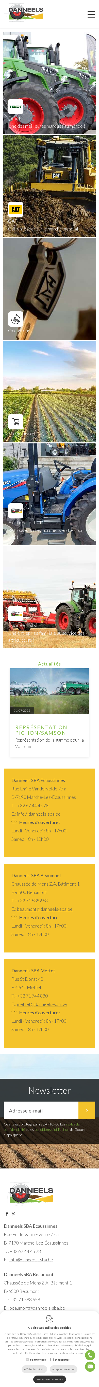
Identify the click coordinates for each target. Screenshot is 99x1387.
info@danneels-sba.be (39, 814)
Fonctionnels (38, 1359)
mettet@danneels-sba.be (42, 1004)
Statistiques (62, 1359)
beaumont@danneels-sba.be (45, 909)
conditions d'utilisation (52, 1129)
